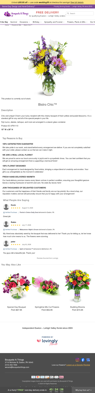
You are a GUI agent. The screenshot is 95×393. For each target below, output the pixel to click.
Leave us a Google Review (78, 365)
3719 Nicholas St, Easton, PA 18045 (19, 362)
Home (7, 25)
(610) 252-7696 (11, 365)
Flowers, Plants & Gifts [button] (76, 22)
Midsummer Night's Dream (29, 229)
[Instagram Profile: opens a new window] (77, 360)
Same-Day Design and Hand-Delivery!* (18, 6)
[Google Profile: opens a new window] (88, 360)
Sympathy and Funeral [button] (53, 22)
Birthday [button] (36, 22)
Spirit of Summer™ (26, 249)
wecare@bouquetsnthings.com (17, 367)
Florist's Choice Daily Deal (29, 212)
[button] (88, 382)
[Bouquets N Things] (16, 14)
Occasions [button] (24, 22)
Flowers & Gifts (16, 25)
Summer (13, 22)
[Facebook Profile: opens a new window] (83, 360)
